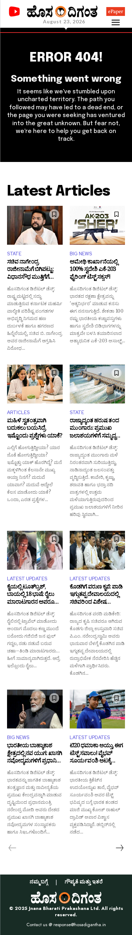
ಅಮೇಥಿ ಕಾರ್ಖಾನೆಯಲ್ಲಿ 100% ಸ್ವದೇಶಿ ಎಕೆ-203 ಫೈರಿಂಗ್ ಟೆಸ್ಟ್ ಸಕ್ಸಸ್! (94, 270)
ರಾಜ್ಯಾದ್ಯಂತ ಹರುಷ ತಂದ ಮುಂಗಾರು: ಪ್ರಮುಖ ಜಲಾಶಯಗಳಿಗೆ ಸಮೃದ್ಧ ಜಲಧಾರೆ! (94, 429)
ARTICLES (18, 413)
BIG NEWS (81, 254)
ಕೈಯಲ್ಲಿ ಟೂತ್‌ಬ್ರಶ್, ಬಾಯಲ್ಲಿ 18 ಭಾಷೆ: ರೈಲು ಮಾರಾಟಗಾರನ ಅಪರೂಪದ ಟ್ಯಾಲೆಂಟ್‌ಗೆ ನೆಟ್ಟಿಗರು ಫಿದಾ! (34, 595)
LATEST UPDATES (27, 579)
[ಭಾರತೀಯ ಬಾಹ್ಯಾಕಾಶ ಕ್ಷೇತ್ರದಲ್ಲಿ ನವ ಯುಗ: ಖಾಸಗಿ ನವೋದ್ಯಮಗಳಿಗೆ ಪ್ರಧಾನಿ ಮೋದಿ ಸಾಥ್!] (35, 709)
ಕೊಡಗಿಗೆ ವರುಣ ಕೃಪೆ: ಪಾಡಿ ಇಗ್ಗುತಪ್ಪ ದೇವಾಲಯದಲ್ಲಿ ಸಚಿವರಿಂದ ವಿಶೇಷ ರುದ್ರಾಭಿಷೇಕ (96, 595)
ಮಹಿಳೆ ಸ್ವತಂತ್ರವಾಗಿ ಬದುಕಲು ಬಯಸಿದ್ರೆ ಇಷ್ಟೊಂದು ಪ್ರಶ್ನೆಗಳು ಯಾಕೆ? (34, 429)
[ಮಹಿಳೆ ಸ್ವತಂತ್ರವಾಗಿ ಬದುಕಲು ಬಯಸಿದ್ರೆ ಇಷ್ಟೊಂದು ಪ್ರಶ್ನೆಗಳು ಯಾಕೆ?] (35, 384)
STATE (14, 254)
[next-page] (119, 848)
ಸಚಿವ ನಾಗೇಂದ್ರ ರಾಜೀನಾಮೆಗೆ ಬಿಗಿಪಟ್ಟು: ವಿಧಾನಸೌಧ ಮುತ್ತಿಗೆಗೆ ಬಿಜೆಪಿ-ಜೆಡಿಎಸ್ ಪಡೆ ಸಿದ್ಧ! (32, 270)
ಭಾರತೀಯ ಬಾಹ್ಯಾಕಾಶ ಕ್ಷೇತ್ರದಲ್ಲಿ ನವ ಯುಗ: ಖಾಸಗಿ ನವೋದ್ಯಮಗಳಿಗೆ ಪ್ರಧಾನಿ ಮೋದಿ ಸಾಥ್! (34, 754)
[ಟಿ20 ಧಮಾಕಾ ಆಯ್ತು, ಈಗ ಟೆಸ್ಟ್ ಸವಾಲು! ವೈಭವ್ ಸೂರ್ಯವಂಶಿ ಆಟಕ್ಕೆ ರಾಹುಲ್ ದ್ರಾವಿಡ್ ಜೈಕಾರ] (97, 709)
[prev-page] (12, 848)
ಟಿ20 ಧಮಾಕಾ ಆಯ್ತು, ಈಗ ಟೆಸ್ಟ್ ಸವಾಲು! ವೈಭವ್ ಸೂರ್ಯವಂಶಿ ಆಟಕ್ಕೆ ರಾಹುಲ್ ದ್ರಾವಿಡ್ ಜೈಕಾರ (96, 754)
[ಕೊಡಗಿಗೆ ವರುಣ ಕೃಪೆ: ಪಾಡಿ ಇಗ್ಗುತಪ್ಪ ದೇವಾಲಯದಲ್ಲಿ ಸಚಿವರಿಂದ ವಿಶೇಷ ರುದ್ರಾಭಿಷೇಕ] (97, 550)
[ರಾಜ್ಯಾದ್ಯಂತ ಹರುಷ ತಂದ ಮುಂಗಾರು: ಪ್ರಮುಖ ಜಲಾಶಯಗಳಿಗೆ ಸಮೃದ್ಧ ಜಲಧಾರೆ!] (97, 384)
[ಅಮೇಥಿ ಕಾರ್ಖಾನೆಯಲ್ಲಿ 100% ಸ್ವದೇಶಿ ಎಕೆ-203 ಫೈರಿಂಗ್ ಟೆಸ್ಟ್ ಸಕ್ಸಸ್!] (97, 225)
